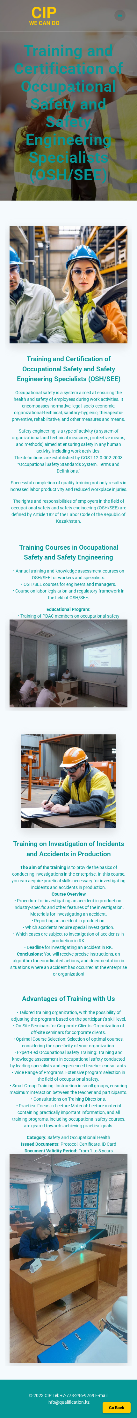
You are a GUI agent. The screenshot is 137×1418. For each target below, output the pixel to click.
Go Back (116, 1407)
